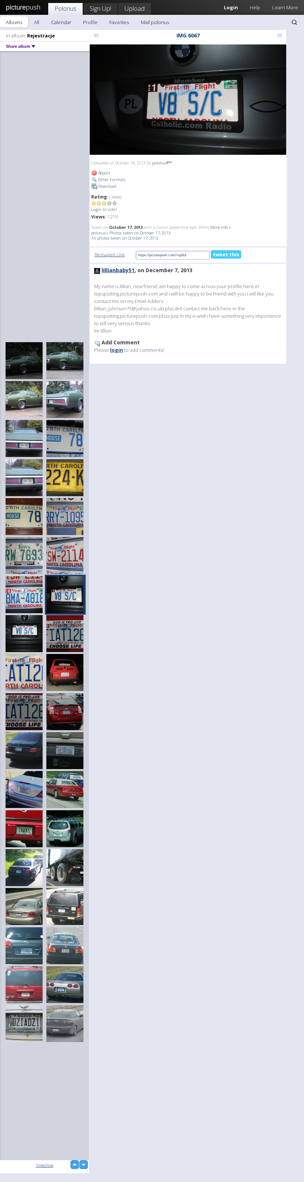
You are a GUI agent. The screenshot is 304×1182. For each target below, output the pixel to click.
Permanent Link (110, 254)
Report (103, 173)
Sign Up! (100, 8)
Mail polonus (155, 22)
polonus (159, 163)
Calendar (61, 22)
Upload (135, 8)
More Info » (220, 227)
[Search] (294, 22)
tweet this (226, 254)
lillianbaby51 (118, 270)
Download (106, 186)
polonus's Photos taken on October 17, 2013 (131, 233)
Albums (14, 22)
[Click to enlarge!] (188, 99)
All (36, 22)
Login (96, 209)
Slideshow (44, 1165)
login (116, 350)
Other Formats (111, 179)
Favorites (119, 22)
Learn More (285, 7)
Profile (90, 22)
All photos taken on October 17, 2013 (124, 238)
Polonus (65, 8)
